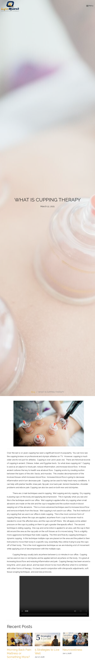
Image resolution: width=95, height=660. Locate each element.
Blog (33, 392)
